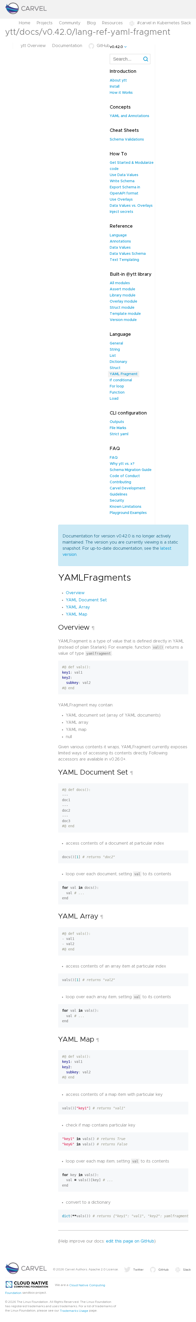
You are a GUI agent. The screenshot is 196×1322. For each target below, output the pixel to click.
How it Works (121, 93)
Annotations (120, 241)
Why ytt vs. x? (122, 464)
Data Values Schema (128, 254)
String (115, 349)
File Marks (118, 428)
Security (117, 500)
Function (117, 392)
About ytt (118, 80)
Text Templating (124, 260)
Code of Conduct (125, 476)
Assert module (122, 289)
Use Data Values (124, 175)
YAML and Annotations (129, 116)
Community (69, 23)
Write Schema (122, 181)
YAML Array (78, 607)
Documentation (67, 46)
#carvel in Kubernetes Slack (164, 23)
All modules (120, 283)
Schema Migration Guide (131, 470)
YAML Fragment (124, 374)
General (116, 343)
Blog (91, 23)
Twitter (138, 1269)
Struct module (122, 307)
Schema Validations (127, 139)
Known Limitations (125, 507)
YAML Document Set (86, 600)
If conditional (121, 380)
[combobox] (130, 59)
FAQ (114, 457)
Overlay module (123, 301)
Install (114, 86)
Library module (123, 295)
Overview (75, 593)
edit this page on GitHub (130, 1241)
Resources (112, 23)
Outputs (117, 422)
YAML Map (76, 614)
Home (24, 23)
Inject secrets (121, 212)
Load (114, 398)
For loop (117, 386)
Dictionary (118, 362)
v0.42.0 (116, 47)
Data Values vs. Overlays (131, 206)
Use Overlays (121, 199)
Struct (115, 368)
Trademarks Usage (74, 1310)
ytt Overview (33, 46)
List (113, 356)
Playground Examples (128, 513)
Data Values (120, 247)
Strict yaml (119, 434)
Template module (125, 314)
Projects (45, 23)
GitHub (103, 46)
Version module (123, 320)
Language (118, 235)
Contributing (120, 482)
